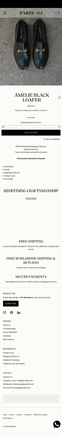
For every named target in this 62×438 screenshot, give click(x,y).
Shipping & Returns (12, 173)
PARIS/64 (12, 426)
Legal (5, 415)
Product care (8, 353)
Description (9, 166)
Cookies (19, 415)
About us (6, 325)
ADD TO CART (30, 133)
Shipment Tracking (11, 360)
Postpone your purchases (14, 363)
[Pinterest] (11, 312)
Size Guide (8, 179)
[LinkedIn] (18, 312)
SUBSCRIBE (10, 303)
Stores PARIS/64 (10, 332)
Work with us (8, 339)
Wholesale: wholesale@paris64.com (18, 384)
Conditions (27, 415)
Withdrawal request (40, 415)
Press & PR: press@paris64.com (16, 388)
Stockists (7, 336)
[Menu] (5, 13)
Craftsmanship (9, 328)
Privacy (11, 415)
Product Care (9, 176)
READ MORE (31, 198)
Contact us (7, 377)
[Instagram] (4, 312)
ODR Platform (8, 418)
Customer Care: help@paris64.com (18, 380)
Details (7, 169)
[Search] (54, 12)
